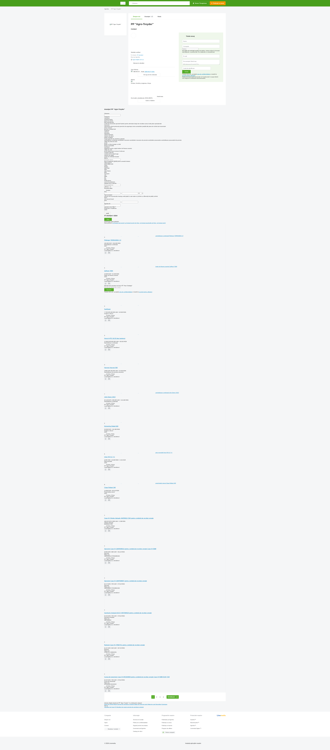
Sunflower (107, 309)
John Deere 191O (110, 397)
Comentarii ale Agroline (139, 728)
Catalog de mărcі (137, 731)
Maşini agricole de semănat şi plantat (124, 704)
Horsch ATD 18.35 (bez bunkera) (114, 338)
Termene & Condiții (138, 719)
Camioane (164, 704)
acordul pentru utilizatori (188, 75)
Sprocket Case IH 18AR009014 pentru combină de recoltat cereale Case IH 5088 (130, 549)
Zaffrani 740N (108, 271)
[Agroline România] (111, 3)
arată (107, 213)
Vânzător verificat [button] (136, 52)
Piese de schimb (109, 704)
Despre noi (107, 719)
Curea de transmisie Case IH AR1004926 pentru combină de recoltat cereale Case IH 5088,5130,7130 (137, 677)
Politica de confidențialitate (140, 722)
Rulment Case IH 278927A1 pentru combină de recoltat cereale (124, 645)
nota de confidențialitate (203, 74)
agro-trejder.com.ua (138, 59)
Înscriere (109, 289)
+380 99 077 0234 (149, 71)
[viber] (157, 71)
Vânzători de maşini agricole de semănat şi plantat (130, 707)
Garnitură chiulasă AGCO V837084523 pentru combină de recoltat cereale (128, 613)
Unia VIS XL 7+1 (109, 457)
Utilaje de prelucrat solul (140, 704)
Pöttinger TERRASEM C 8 (112, 240)
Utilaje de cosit (151, 704)
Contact (106, 725)
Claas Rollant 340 (110, 487)
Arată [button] (142, 71)
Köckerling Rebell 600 (111, 426)
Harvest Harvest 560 (111, 368)
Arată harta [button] (160, 96)
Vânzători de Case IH (110, 707)
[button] (139, 63)
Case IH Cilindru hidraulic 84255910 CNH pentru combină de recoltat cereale (128, 518)
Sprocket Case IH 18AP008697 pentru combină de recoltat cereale (125, 581)
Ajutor (106, 722)
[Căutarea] (131, 3)
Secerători (159, 704)
